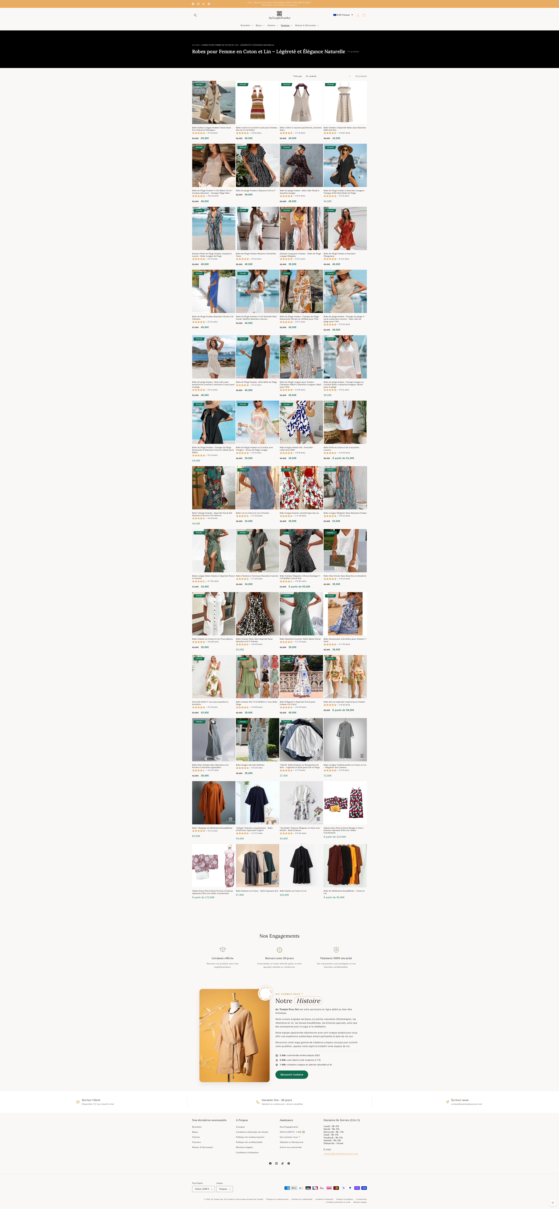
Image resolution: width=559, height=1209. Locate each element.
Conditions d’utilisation (324, 1199)
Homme (196, 1137)
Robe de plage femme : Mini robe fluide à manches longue (299, 191)
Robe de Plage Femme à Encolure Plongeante (340, 255)
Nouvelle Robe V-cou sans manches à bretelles (210, 703)
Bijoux (195, 1132)
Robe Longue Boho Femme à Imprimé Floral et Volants (213, 577)
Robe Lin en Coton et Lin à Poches (252, 513)
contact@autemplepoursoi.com (341, 1153)
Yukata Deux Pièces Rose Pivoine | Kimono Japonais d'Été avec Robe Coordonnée (212, 892)
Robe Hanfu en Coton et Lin (293, 891)
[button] (195, 15)
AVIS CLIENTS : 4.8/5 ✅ (292, 1132)
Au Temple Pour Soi (219, 1199)
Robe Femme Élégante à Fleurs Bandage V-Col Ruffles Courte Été (300, 577)
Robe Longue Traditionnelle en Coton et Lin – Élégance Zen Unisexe (345, 766)
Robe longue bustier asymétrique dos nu (299, 513)
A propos (240, 1127)
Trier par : (298, 76)
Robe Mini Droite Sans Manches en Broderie (345, 576)
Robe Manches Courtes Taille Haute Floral (300, 639)
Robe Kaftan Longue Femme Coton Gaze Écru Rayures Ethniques (211, 129)
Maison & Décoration (202, 1147)
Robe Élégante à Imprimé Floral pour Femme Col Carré (298, 703)
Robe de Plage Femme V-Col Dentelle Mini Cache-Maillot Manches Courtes (256, 317)
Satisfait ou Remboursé (291, 1142)
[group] (204, 133)
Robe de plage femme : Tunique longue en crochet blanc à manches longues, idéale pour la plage (344, 384)
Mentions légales (244, 1147)
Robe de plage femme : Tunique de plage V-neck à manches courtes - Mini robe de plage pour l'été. (344, 319)
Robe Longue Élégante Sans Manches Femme (345, 513)
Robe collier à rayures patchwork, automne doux (301, 129)
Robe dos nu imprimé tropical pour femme (344, 702)
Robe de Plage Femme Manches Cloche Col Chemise (212, 317)
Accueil (196, 45)
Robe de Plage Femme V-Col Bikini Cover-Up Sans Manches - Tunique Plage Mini (212, 191)
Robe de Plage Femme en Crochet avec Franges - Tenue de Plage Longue (254, 448)
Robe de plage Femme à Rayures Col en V (255, 190)
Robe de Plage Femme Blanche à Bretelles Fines (256, 255)
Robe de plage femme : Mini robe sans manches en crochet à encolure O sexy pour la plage (213, 384)
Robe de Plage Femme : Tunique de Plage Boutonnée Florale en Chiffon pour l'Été (299, 317)
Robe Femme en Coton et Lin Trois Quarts (212, 639)
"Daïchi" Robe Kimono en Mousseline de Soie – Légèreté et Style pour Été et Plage (300, 766)
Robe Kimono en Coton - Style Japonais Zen (257, 891)
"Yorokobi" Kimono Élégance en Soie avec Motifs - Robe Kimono (300, 829)
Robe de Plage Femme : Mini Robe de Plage (256, 382)
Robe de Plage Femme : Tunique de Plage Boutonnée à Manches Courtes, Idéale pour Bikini (213, 450)
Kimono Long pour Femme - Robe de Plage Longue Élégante (300, 255)
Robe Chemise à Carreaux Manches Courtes (257, 576)
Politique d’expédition (344, 1199)
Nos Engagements (289, 1127)
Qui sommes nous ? (290, 1137)
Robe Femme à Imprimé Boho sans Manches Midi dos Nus (345, 129)
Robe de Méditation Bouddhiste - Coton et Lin (344, 892)
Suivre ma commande (291, 1147)
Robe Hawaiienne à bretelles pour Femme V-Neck (345, 640)
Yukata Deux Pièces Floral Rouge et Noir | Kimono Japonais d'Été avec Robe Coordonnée (344, 830)
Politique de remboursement (250, 1137)
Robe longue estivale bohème (250, 765)
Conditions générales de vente (338, 1202)
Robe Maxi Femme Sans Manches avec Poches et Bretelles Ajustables (210, 766)
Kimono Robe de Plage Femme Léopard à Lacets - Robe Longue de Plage (212, 255)
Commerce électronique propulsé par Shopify (245, 1199)
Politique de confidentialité (249, 1142)
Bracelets (196, 1127)
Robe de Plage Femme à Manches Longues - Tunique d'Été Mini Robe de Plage (345, 191)
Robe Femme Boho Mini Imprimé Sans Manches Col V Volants (254, 640)
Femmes (196, 1142)
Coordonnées (361, 1199)
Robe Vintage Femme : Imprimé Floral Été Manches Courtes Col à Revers (212, 514)
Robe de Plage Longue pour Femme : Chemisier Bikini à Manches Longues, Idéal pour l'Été (300, 384)
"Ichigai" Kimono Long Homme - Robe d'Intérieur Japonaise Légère (254, 829)
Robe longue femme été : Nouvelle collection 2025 (296, 448)
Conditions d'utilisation (247, 1152)
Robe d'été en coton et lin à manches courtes (341, 448)
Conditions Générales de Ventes (252, 1132)
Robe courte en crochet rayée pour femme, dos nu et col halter (257, 129)
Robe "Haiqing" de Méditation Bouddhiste (212, 828)
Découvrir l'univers (292, 1074)
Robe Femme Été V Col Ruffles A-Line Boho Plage (256, 703)
